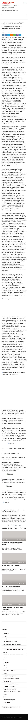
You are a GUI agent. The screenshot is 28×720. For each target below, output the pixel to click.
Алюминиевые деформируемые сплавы (12, 543)
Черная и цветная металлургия (8, 3)
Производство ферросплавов (11, 683)
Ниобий (5, 668)
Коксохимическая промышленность (13, 649)
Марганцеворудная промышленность (14, 654)
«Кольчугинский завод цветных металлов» (12, 608)
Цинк (5, 697)
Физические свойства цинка (11, 565)
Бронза (5, 636)
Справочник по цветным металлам (13, 691)
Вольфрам (6, 639)
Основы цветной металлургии (11, 678)
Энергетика (7, 702)
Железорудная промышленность (12, 644)
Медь (5, 657)
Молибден (6, 662)
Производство (7, 681)
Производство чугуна (9, 686)
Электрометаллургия (9, 699)
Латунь (5, 652)
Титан (5, 694)
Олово (5, 673)
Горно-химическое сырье (10, 641)
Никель (5, 665)
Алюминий (6, 633)
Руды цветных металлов (10, 689)
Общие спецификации (7, 32)
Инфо (5, 646)
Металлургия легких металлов (12, 660)
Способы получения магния (11, 586)
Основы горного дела (9, 676)
